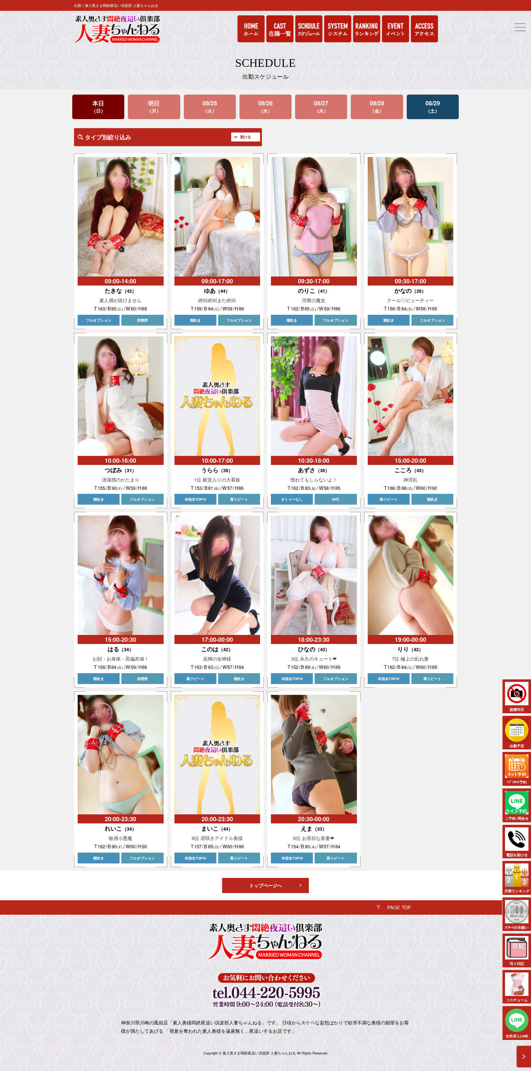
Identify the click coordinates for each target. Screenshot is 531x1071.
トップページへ (265, 885)
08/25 (210, 106)
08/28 (377, 106)
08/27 (321, 106)
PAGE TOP (399, 907)
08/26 (265, 106)
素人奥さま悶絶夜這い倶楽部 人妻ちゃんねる (259, 1052)
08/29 (433, 106)
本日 (98, 106)
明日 (154, 106)
